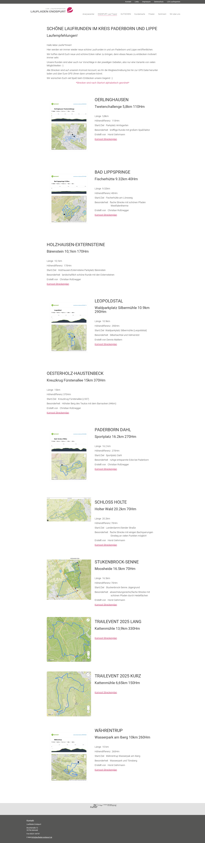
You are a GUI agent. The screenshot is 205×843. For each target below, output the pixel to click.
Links (137, 2)
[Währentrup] (69, 757)
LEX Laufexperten (173, 2)
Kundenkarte (139, 14)
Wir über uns (175, 14)
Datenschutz (158, 2)
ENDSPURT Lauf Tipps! (107, 14)
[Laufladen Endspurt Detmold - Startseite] (52, 9)
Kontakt (128, 2)
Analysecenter (88, 14)
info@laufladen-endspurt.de (41, 837)
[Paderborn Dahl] (69, 456)
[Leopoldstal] (69, 327)
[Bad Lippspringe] (69, 199)
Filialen (152, 14)
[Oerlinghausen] (69, 126)
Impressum (146, 2)
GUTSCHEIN (126, 14)
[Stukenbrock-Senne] (69, 578)
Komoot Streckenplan (106, 139)
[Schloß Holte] (69, 509)
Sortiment (162, 14)
